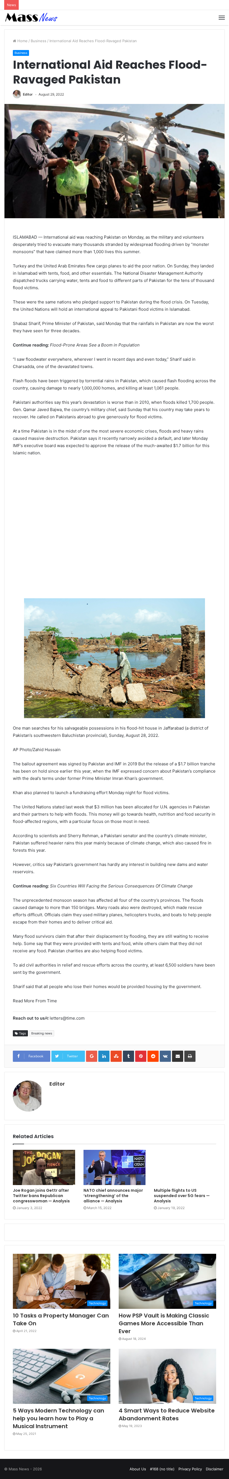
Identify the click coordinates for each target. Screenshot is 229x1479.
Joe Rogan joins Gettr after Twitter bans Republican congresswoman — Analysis (41, 1196)
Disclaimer (214, 1469)
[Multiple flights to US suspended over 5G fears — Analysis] (185, 1167)
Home (22, 41)
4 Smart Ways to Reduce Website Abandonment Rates (167, 1414)
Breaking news (41, 1033)
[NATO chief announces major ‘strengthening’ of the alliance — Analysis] (115, 1167)
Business (38, 41)
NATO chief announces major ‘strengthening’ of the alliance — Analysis (113, 1196)
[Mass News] (30, 17)
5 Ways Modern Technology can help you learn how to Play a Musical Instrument (58, 1418)
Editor (28, 94)
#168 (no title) (162, 1469)
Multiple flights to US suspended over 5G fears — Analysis (182, 1196)
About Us (138, 1469)
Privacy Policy (190, 1469)
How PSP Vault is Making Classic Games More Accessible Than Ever (164, 1323)
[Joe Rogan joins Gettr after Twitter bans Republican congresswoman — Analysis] (44, 1167)
